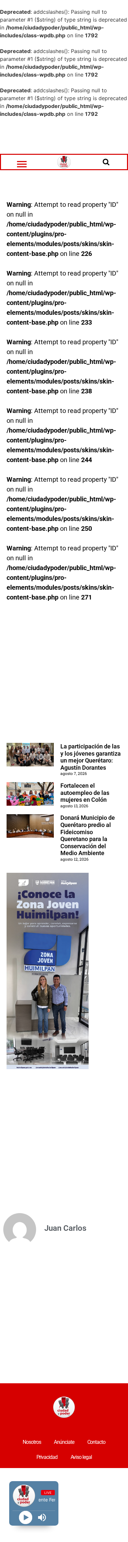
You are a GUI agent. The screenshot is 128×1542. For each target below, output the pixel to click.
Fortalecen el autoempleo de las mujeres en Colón (84, 792)
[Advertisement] (64, 136)
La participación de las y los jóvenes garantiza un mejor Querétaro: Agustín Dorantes (90, 757)
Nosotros (32, 1442)
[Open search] (106, 161)
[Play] (25, 1517)
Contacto (96, 1442)
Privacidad (46, 1457)
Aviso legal (81, 1457)
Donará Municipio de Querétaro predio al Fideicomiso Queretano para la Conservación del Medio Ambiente (87, 835)
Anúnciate (64, 1442)
